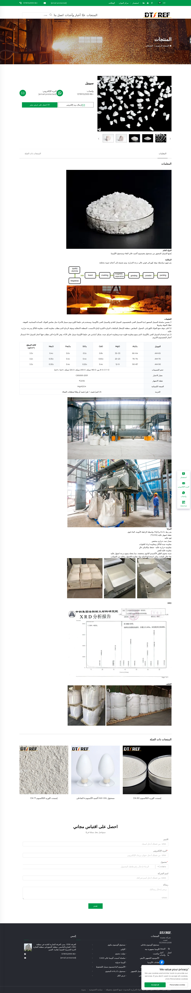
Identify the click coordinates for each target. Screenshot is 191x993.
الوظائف (111, 3)
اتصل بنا (59, 15)
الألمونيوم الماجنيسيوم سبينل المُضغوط (110, 967)
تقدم (95, 906)
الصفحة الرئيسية (162, 45)
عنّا (83, 15)
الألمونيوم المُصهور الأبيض (149, 958)
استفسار (135, 3)
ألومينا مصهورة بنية (152, 949)
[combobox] (161, 866)
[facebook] (161, 962)
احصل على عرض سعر (39, 105)
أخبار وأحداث (73, 15)
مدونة (83, 989)
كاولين (123, 949)
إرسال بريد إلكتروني (74, 105)
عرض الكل (121, 975)
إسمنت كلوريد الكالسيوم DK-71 (95, 798)
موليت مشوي (120, 953)
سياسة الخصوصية (96, 989)
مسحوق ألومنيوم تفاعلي (150, 945)
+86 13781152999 (30, 3)
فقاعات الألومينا (153, 962)
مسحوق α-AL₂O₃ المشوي (115, 971)
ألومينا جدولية (120, 962)
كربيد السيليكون (44, 798)
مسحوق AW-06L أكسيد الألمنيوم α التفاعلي (147, 798)
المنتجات (92, 15)
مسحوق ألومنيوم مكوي (116, 945)
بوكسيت (156, 953)
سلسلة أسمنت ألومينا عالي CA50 (112, 958)
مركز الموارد (124, 3)
